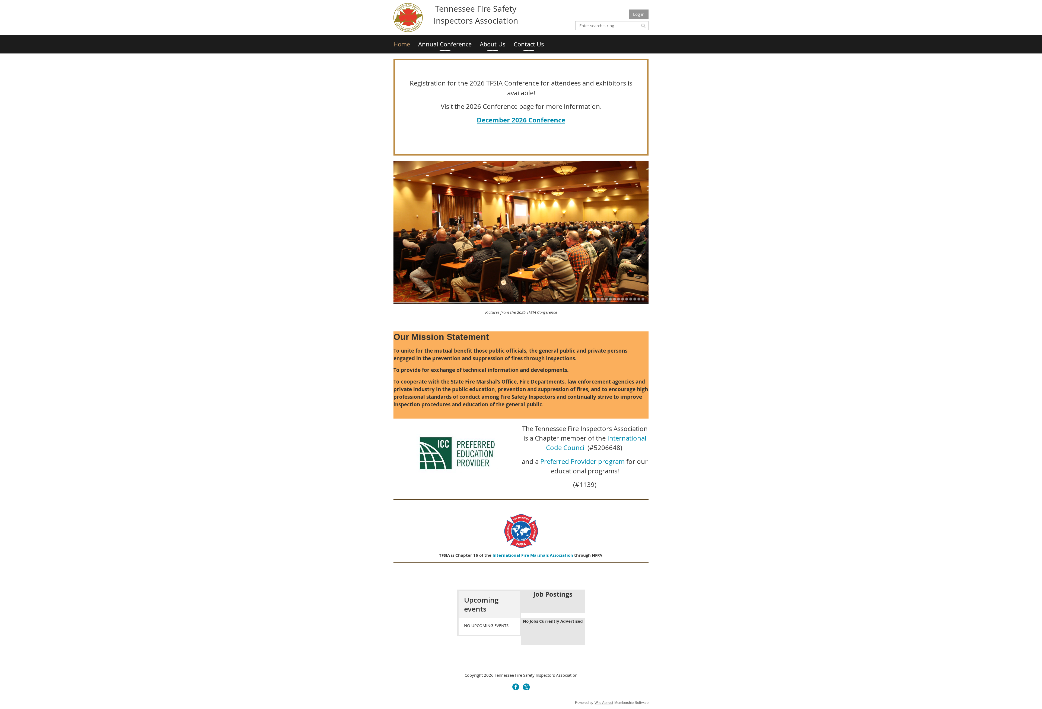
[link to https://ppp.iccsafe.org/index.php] (457, 471)
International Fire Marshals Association (533, 555)
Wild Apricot (604, 703)
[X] (526, 686)
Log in (638, 14)
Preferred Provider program (582, 461)
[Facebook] (515, 686)
